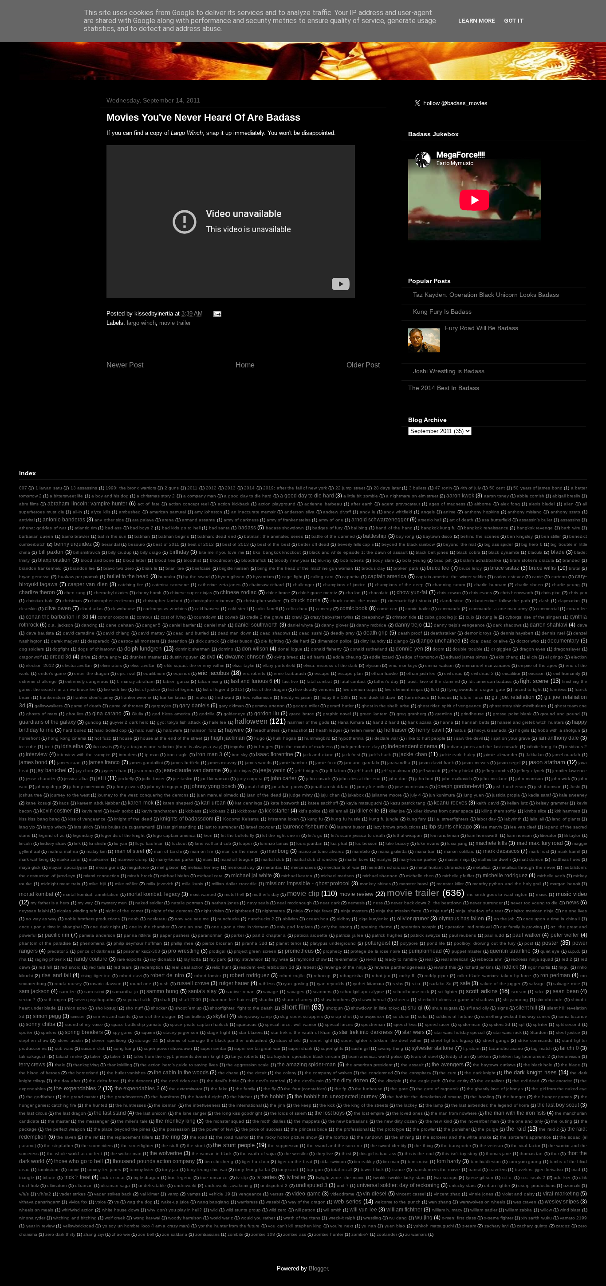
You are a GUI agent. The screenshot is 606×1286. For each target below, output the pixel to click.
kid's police (310, 811)
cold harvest (207, 608)
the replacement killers (130, 1137)
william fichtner (404, 1209)
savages (295, 991)
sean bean (566, 991)
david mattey (151, 633)
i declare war (385, 738)
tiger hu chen (255, 1161)
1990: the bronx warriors (131, 487)
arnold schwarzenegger (380, 519)
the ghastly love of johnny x (495, 1088)
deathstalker (443, 633)
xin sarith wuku (536, 1217)
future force (471, 697)
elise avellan (143, 665)
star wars (413, 1032)
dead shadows (275, 633)
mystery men (114, 902)
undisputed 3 (311, 1185)
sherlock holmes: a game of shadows (456, 999)
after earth (362, 503)
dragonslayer (567, 649)
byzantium (263, 576)
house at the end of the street (171, 738)
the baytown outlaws (494, 1064)
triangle (26, 1177)
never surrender (486, 902)
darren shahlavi (548, 624)
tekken (484, 1056)
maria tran (425, 851)
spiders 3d (499, 1024)
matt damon (531, 859)
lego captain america (174, 835)
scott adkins (482, 991)
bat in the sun (112, 536)
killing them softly (498, 811)
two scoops (445, 1177)
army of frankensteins (289, 519)
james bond (33, 762)
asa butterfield (496, 519)
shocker (159, 1008)
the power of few (215, 1129)
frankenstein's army (93, 697)
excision (536, 673)
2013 (230, 487)
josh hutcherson (509, 786)
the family (245, 1088)
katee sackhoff (323, 803)
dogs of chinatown (97, 649)
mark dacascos (501, 851)
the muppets (307, 1121)
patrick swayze (425, 935)
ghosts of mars (41, 713)
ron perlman (555, 975)
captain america (387, 576)
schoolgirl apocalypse (362, 991)
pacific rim (57, 935)
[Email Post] (216, 313)
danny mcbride (371, 625)
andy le (367, 511)
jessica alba (76, 778)
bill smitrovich (86, 552)
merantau (273, 867)
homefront (29, 738)
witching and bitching (74, 1217)
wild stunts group (243, 1209)
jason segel (508, 762)
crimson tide (404, 617)
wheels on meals (36, 1209)
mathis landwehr (494, 859)
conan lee (577, 608)
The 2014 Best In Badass (443, 387)
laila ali (536, 819)
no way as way (41, 918)
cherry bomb (148, 592)
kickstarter (277, 810)
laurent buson (351, 826)
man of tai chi (168, 851)
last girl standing (180, 826)
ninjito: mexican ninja (532, 910)
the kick (327, 1105)
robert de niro (167, 975)
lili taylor (572, 835)
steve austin (70, 1040)
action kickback (233, 503)
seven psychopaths (94, 999)
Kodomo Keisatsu (241, 819)
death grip (375, 632)
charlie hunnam (490, 584)
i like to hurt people (426, 738)
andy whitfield (398, 511)
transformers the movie (436, 1169)
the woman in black (212, 1153)
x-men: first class (459, 1217)
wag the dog (140, 1201)
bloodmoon (221, 560)
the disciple (389, 1080)
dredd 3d (60, 656)
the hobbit (272, 1096)
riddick (510, 967)
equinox (181, 673)
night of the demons (172, 910)
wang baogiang (213, 1201)
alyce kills (100, 511)
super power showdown (168, 1048)
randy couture (90, 959)
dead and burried (191, 633)
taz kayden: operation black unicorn (303, 1056)
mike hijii (97, 883)
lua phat (339, 843)
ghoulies (74, 713)
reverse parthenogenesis (399, 967)
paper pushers (174, 935)
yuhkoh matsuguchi (433, 1225)
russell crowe (193, 983)
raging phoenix (50, 959)
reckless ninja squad (532, 959)
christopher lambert (162, 600)
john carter (283, 778)
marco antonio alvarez (321, 851)
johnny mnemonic (87, 786)
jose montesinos (411, 786)
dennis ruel (553, 633)
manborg (278, 851)
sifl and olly (477, 1008)
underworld (185, 1185)
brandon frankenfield (40, 568)
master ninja (457, 859)
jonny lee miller (372, 786)
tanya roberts (244, 1056)
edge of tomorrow (420, 657)
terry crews (32, 1064)
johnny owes (126, 786)
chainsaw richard (266, 584)
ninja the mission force (398, 910)
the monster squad (224, 1121)
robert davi (130, 975)
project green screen (255, 951)
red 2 (567, 959)
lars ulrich (83, 826)
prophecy (332, 951)
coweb (231, 617)
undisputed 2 (273, 1185)
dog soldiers (31, 649)
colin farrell (266, 608)
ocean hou (317, 918)
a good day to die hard (307, 495)
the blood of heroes (39, 1072)
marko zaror (69, 859)
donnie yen (409, 648)
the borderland (83, 1072)
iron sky (240, 754)
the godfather (40, 1096)
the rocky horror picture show (287, 1137)
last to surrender (221, 826)
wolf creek (115, 1217)
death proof (410, 633)
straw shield (288, 1040)
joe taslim (182, 778)
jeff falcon (336, 770)
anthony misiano (525, 511)
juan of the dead (264, 795)
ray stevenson (248, 959)
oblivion (290, 918)
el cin (532, 657)
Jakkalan (535, 754)
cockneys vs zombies (164, 608)
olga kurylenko (374, 918)
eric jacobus (213, 673)
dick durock (207, 641)
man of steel (130, 851)
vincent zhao (447, 1193)
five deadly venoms (314, 689)
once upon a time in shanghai (50, 926)
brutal (574, 568)
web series (347, 1201)
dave (582, 625)
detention (177, 641)
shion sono (75, 1008)
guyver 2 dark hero (129, 722)
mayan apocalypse (68, 867)
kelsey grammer (552, 803)
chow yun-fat (412, 592)
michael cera (210, 875)
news (572, 902)
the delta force (104, 1080)
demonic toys (478, 633)
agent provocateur (401, 503)
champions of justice (344, 584)
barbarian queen (36, 536)
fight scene (534, 681)
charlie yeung (566, 584)
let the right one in (281, 835)
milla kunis (192, 883)
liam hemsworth (483, 835)
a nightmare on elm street (412, 495)
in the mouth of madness (307, 746)
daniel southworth (256, 624)
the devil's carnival (266, 1080)
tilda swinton (333, 1161)
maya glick (29, 867)
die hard (300, 641)
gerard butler (340, 705)
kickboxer (246, 811)
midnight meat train (60, 883)
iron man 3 (209, 754)
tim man (391, 1161)
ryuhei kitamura (368, 983)
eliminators (111, 665)
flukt (435, 689)
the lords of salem (288, 1113)
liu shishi (97, 843)
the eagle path (425, 1080)
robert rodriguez (249, 975)
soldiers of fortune (454, 1016)
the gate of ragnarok (437, 1088)
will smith (332, 1209)
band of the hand (394, 527)
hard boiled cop (110, 730)
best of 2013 (235, 544)
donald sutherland (368, 649)
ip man (152, 754)
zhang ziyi (93, 1234)
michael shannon (379, 875)
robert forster (207, 975)
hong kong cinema (67, 738)
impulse (238, 746)
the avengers (447, 1064)
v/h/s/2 (44, 1193)
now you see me (192, 918)
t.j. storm (471, 1048)
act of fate (148, 503)
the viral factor (525, 1145)
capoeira (351, 576)
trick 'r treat (77, 1177)
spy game (123, 1032)
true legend (180, 1177)
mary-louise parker (418, 859)
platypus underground (333, 943)
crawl (297, 617)
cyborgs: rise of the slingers (533, 617)
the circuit (257, 1072)
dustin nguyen (184, 657)
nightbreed (243, 910)
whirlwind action (78, 1209)
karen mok (140, 802)
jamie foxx (325, 762)
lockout (179, 843)
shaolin (266, 999)
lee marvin (491, 826)
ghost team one (571, 705)
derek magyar (65, 641)
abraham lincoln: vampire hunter (87, 503)
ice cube (27, 746)
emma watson (439, 665)
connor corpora (113, 617)
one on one (190, 926)
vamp (173, 1193)
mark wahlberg (34, 859)
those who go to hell (78, 1161)
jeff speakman (396, 770)
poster (550, 942)
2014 (249, 487)
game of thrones (126, 705)
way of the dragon (307, 1201)
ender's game (52, 673)
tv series (266, 1177)
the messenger (93, 1121)
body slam (383, 560)
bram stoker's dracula (532, 560)
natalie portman (187, 902)
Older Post (363, 365)
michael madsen (337, 875)
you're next (341, 1225)
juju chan (330, 795)
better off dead (313, 544)
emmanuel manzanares (486, 665)
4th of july (470, 487)
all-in (77, 511)
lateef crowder (260, 826)
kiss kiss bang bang (39, 819)
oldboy (343, 918)
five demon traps (359, 689)
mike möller (126, 883)
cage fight (292, 576)
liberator (548, 835)
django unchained (438, 640)
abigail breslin (566, 495)
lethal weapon (407, 835)
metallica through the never (527, 867)
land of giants (566, 819)
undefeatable (152, 1185)
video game (306, 1193)
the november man (479, 1121)
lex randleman (444, 835)
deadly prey (343, 633)
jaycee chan (114, 770)
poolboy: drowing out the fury (484, 943)
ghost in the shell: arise (385, 705)
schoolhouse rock (411, 991)
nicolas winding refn (77, 910)
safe (465, 983)
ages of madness (447, 503)
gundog (93, 722)
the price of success (262, 1129)
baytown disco (437, 536)
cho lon (353, 592)
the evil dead (525, 1080)
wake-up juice (175, 1201)
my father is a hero (50, 902)
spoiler (25, 1032)
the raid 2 (549, 1129)
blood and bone (97, 560)
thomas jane (498, 1153)
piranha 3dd (254, 943)
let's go (315, 835)
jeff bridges (306, 770)
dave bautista (40, 633)
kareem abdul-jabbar (98, 803)
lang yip (27, 826)
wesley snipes (562, 1201)
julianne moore (387, 795)
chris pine (551, 592)
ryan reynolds (330, 983)
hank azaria (420, 722)
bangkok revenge (535, 527)
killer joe (397, 811)
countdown (205, 617)
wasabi (273, 1201)
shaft (165, 999)
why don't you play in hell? (174, 1209)
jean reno (144, 770)
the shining (402, 1137)
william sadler (483, 1209)
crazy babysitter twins (332, 617)
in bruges (263, 746)
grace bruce (301, 713)
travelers (498, 1169)
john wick (560, 778)
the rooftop (337, 1137)
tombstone (49, 1169)
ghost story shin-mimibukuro (517, 705)
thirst (346, 1153)
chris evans (480, 592)
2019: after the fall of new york (295, 487)
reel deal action (188, 967)
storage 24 (146, 1040)
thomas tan (531, 1153)
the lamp (434, 1105)
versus (276, 1193)
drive (86, 657)
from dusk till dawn (377, 697)
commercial (547, 608)
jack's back (380, 754)
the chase (228, 1072)
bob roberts (352, 560)
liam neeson (519, 835)
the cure (447, 1072)
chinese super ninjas (191, 592)
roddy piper (436, 975)
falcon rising (210, 681)
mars (207, 859)
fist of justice (147, 689)
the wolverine (166, 1153)
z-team (469, 1225)
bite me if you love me (221, 552)
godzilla (207, 713)
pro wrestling (183, 951)
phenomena (92, 943)
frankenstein (52, 697)
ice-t (49, 746)
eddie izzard (381, 657)
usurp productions (536, 1185)
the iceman (165, 1105)
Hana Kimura (351, 722)
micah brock (139, 875)
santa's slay (202, 991)
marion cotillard (459, 851)
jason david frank (436, 762)
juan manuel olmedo (218, 795)
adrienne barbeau (323, 503)
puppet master (466, 951)
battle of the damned (333, 536)
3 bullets (417, 487)
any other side (109, 519)
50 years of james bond (538, 487)
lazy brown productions (397, 826)
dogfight (60, 649)
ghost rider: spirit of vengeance (449, 705)
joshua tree (30, 795)
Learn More (476, 20)
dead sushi (310, 633)
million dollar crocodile (234, 883)
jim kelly (126, 778)
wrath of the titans (301, 1217)
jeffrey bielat (461, 770)
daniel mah (215, 625)
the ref (91, 1137)
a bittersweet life (66, 495)
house (125, 738)
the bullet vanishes (126, 1072)
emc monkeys (403, 665)
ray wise (280, 959)
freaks (200, 697)
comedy (324, 608)
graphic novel (337, 713)
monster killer (450, 883)
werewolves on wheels (482, 1201)
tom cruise (418, 1161)
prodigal (217, 951)
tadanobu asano (506, 1048)
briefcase (201, 568)
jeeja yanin (272, 770)
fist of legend (181, 689)
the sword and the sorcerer (334, 1145)
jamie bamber (293, 762)
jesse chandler (40, 778)
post (528, 943)
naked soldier (149, 902)
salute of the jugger (500, 983)
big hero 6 (532, 544)
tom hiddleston (486, 1161)
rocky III (407, 975)
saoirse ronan (240, 991)
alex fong (510, 503)
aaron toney (496, 495)
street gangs (496, 1040)
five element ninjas (404, 689)
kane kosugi (38, 803)
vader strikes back (112, 1193)
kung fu (315, 819)
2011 (192, 487)
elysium (373, 665)
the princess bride (309, 1129)
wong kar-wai (147, 1217)
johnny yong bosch (213, 786)
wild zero (278, 1209)
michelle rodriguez (505, 875)
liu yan (120, 843)
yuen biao (395, 1225)
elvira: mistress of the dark (330, 665)
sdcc (539, 991)
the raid (515, 1128)
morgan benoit (565, 883)
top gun (315, 1169)
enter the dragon (91, 673)
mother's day (265, 894)
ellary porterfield (279, 665)
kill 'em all (338, 811)
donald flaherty (326, 649)
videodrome (342, 1193)
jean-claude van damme (191, 770)
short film (295, 1007)
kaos (64, 803)
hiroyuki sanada (490, 730)
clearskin (28, 608)
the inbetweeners (202, 1105)
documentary (563, 640)
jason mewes (475, 762)
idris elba (72, 746)
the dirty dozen (350, 1080)
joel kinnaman (215, 778)
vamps (194, 1193)
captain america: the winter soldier (451, 576)
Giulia (137, 713)
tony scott (288, 1169)
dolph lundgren (142, 648)
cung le (489, 617)
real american (454, 959)
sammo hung (162, 991)
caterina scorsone (170, 584)
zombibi (235, 1234)
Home (245, 365)
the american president (369, 1064)
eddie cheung (347, 657)
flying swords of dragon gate (476, 689)
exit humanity (566, 673)
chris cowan (449, 592)
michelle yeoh (551, 875)
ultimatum (57, 1185)
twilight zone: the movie (340, 1177)
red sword (70, 967)
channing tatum (449, 584)
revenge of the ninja (345, 967)
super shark (300, 1048)
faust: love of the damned (433, 681)
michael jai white (251, 875)
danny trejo (408, 624)
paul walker (526, 935)
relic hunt (221, 967)
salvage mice (566, 983)
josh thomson (548, 786)
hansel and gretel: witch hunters (530, 722)
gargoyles (161, 705)
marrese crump (133, 859)
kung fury (416, 819)
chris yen (578, 592)
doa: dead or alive (489, 641)
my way (85, 902)
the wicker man (126, 1153)
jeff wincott (430, 770)
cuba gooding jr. (441, 617)
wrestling (372, 1217)
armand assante (198, 519)
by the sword (196, 576)
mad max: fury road (540, 843)
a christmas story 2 (156, 495)
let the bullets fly (237, 835)
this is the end (419, 1153)
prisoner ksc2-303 (141, 951)
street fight (321, 1040)
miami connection (101, 875)
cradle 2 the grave (264, 617)
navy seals (258, 902)
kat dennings (248, 803)
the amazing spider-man (306, 1064)
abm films (29, 503)
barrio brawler (75, 536)
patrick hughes (387, 935)
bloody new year (292, 560)
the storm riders (97, 1145)
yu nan (369, 1225)
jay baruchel (51, 770)
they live (324, 1153)
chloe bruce (278, 592)
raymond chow (311, 959)
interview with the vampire (83, 754)
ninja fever (321, 910)
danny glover (334, 625)
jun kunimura (442, 795)
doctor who (527, 641)
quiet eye (549, 951)
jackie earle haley (458, 754)
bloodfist (192, 560)
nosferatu (157, 918)
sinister (78, 1016)
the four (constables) (305, 1088)
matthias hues (565, 859)
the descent (140, 1080)
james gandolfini (146, 762)
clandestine (452, 600)
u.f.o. (507, 1177)
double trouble (467, 649)
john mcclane (493, 778)
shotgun (334, 1008)
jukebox (356, 795)
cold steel (238, 608)
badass (247, 527)
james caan (69, 762)
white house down (120, 1209)
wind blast (570, 1209)
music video (571, 894)
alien (569, 503)
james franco (104, 762)
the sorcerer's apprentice (525, 1137)
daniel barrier (182, 625)
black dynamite (503, 552)
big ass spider (498, 544)
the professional (352, 1129)
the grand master (80, 1096)
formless (558, 689)
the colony (285, 1072)
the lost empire (369, 1113)
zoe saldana (174, 1234)
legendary (83, 835)
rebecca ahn (490, 959)
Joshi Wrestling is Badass (448, 371)
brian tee (174, 568)
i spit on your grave (511, 738)
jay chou (84, 770)
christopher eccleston (112, 600)
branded (571, 560)
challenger (303, 584)
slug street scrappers (301, 1016)
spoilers (48, 1032)
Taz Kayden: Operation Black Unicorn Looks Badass (486, 294)
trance (398, 1169)
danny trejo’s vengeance (459, 625)
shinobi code (549, 999)
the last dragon (70, 1113)
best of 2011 (166, 544)
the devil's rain (308, 1080)
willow (546, 1209)
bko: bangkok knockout (277, 552)
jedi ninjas (240, 770)
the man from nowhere (454, 1113)
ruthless (267, 983)
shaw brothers (335, 999)
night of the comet (124, 910)
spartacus (246, 1024)
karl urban (213, 802)
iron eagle (177, 754)
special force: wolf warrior (290, 1024)
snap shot (341, 1016)
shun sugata (445, 1008)
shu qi (415, 1007)
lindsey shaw (53, 843)
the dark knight (480, 1072)
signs (502, 1008)
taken (96, 1056)
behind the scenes (479, 536)
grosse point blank (512, 713)
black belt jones (432, 552)
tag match (541, 1048)
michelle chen (420, 875)
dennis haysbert (517, 633)
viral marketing (561, 1193)
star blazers (251, 1032)
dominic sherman (192, 649)
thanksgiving (86, 1064)
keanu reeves (450, 802)
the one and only (525, 1121)
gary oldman (231, 705)
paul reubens (462, 935)
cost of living (173, 617)
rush (164, 983)
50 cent (497, 487)
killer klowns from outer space (443, 811)
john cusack (318, 778)
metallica (482, 867)
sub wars (64, 1048)
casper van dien (87, 584)
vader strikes (72, 1193)
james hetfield (185, 762)
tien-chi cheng (219, 1161)
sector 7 (27, 999)
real (429, 959)
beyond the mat (459, 544)
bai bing (359, 527)
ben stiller (551, 536)
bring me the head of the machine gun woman (305, 568)
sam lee (67, 991)
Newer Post (124, 365)
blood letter (134, 560)
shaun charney (297, 999)
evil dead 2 (482, 673)
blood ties (165, 560)
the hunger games (553, 1096)
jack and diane (318, 754)
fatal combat (319, 681)
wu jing (424, 1217)
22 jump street (350, 487)
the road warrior (232, 1137)
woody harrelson (185, 1217)
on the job (504, 918)
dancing (89, 625)
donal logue (290, 649)
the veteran (491, 1145)
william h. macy (447, 1209)
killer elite (367, 810)
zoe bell (146, 1234)
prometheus (299, 951)
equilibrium (154, 673)
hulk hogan (284, 738)
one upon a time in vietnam (239, 926)
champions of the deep (399, 584)
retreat (309, 967)
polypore (409, 943)
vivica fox (78, 1201)
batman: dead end (216, 536)
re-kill (371, 959)
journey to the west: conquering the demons (143, 795)
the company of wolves (328, 1072)
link (77, 843)
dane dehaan (120, 625)
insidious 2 (576, 746)
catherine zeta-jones (219, 584)
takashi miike (69, 1056)
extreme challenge (38, 681)
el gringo (554, 657)
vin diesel (374, 1193)
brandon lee (82, 568)
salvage (537, 983)
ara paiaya (143, 519)
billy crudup (119, 552)
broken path (406, 568)
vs (116, 1201)
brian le (149, 568)
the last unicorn (151, 1113)
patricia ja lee (349, 935)
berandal (111, 544)
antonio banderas (64, 519)
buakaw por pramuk (78, 576)
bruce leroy (470, 568)
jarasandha (398, 762)
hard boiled (74, 730)
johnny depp (48, 786)
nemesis (356, 902)
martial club (272, 859)
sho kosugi (106, 1008)
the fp (340, 1088)
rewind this (445, 967)
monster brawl (413, 883)
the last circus (33, 1113)
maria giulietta (392, 851)
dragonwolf (30, 657)
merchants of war (341, 867)
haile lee (217, 722)
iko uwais (102, 746)
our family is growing (521, 926)
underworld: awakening (228, 1185)
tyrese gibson (480, 1177)
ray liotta (192, 959)
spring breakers (84, 1032)
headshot (297, 730)
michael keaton (296, 875)
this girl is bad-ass (377, 1153)
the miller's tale (132, 1121)
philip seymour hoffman (138, 943)
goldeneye (234, 713)
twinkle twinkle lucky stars (399, 1177)
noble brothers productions (92, 918)
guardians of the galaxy (47, 722)
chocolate (379, 592)
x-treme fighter (498, 1217)
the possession (174, 1129)
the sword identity (388, 1145)
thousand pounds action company (154, 1161)
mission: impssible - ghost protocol (307, 883)
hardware (172, 730)
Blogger (318, 1268)
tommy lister (141, 1169)
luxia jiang (457, 843)
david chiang (116, 633)
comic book (353, 608)
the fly (270, 1088)
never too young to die (534, 902)
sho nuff (134, 1008)
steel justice (568, 1032)
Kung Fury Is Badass (442, 311)
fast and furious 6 (251, 681)
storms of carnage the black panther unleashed (217, 1040)
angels (428, 511)
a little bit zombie (360, 495)
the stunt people (233, 1145)
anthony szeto (565, 511)
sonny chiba (40, 1024)
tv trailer (296, 1177)
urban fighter (497, 1185)
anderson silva (299, 511)
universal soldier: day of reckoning (398, 1185)
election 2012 (40, 665)
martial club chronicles (314, 859)
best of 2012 (201, 544)
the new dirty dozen (396, 1121)
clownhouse (123, 608)
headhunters (266, 730)
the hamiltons (165, 1096)
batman (142, 536)
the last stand (110, 1113)
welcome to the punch (398, 1201)
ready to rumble (401, 959)
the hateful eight (205, 1096)
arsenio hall (429, 519)
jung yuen (474, 795)
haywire (234, 730)
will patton (305, 1209)
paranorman (210, 935)
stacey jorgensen (181, 1032)
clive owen (58, 608)
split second (568, 1024)
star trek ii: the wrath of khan (301, 1032)
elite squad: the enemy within (194, 665)
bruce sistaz (504, 568)
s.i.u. (416, 983)
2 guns (172, 487)
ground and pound (560, 713)
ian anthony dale (559, 738)
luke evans (428, 843)
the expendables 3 (136, 1088)
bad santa (219, 527)
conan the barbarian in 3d (57, 616)
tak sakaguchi (33, 1056)
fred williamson (257, 697)
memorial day (241, 867)
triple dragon (147, 1177)
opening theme (376, 926)
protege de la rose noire (375, 951)
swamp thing (390, 1048)
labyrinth (513, 819)
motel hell (234, 894)
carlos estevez (508, 576)
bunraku (166, 576)
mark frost (539, 851)
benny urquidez (73, 544)
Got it (514, 20)
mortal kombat (36, 894)
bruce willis (542, 568)
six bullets (195, 1016)
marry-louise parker (175, 859)
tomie (73, 1169)
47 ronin (443, 487)
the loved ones (407, 1113)
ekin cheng (507, 657)
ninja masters (354, 910)
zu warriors (416, 1234)
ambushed (130, 511)
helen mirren (363, 730)
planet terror (288, 943)
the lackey (406, 1105)
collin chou (296, 608)
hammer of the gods (308, 722)
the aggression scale (247, 1064)
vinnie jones (481, 1193)
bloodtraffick (253, 560)
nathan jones (225, 902)
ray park (217, 959)
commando (449, 608)
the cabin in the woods (181, 1072)
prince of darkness (96, 951)
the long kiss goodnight (238, 1113)
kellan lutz (517, 803)
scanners (322, 991)
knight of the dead (133, 819)
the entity (458, 1080)
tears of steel (424, 1056)
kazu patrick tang (408, 803)
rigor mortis (539, 967)
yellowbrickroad (78, 1225)
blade (558, 552)
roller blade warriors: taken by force (494, 975)
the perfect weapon (65, 1129)
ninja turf (439, 910)
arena (168, 519)
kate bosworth (285, 803)
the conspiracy (416, 1072)
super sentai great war (257, 1048)
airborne (482, 503)
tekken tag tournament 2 (524, 1056)
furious (445, 697)
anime (449, 511)
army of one (331, 519)
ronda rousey (68, 983)
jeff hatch (364, 770)
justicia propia (506, 795)
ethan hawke (384, 673)
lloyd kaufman (149, 843)
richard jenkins (479, 967)
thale (60, 1064)
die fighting (272, 641)
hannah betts (475, 722)
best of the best (273, 544)
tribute (49, 1177)
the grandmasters (124, 1096)
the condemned (376, 1072)
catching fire (130, 584)
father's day (386, 681)
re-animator (346, 959)
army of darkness (241, 519)
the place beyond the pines (122, 1129)
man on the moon (240, 851)
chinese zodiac (238, 592)
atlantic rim (85, 527)
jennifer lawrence (569, 770)
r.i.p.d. (574, 951)
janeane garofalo (361, 762)
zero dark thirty (60, 1234)
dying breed (286, 657)
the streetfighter (137, 1145)
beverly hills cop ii (356, 544)
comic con (387, 608)
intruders (128, 754)
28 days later (387, 487)
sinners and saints (112, 1016)
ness (378, 902)
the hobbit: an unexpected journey (336, 1096)
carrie (537, 576)
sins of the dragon (158, 1016)
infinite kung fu (542, 746)
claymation (569, 600)
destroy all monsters (138, 641)
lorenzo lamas (274, 843)
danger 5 (151, 625)
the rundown (370, 1137)
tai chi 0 (569, 1048)
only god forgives (294, 926)
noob (133, 918)
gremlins (443, 713)
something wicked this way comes (515, 1016)
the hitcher (241, 1096)
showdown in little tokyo (375, 1008)
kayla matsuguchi (364, 803)
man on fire (202, 851)
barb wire (570, 527)
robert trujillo (292, 975)
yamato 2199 (573, 1217)
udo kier (562, 1177)
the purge (488, 1129)
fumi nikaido (417, 697)
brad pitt (443, 560)
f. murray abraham (135, 681)
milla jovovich (159, 883)
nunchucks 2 (261, 918)
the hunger (514, 1096)
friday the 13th (335, 697)
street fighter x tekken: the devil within (381, 1040)
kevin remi (92, 811)
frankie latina (173, 697)
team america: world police (375, 1056)
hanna (446, 722)
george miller (306, 705)
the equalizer (490, 1080)
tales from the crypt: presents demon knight (178, 1056)
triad (575, 1169)
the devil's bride (223, 1080)
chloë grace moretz (317, 592)
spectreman (373, 1024)
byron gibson (231, 576)
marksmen (99, 859)
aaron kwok (460, 495)
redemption (151, 967)
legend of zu (51, 835)
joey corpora (250, 778)
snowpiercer (372, 1016)
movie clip (303, 893)
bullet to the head (128, 576)
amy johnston (208, 511)
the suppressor (283, 1145)
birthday (179, 552)
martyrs (384, 859)
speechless (405, 1024)
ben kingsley (520, 536)
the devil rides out (179, 1080)
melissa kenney (203, 867)
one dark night (105, 926)
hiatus (459, 730)
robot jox (381, 975)
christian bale (40, 600)
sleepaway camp (255, 1016)
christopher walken (263, 600)
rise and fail (56, 975)
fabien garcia (176, 681)
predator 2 (58, 951)
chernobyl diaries (111, 592)
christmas (72, 600)
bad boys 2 (141, 527)
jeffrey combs (495, 770)
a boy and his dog (110, 495)
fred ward (224, 697)
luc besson (366, 843)
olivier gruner (413, 918)
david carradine (79, 633)
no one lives (574, 910)
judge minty (301, 795)
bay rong (405, 536)
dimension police (335, 641)
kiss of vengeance (87, 819)
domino (225, 649)
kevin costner (56, 810)
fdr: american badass (490, 681)
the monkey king (176, 1121)
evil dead (453, 673)
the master (59, 1121)
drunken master (145, 657)
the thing (423, 1145)
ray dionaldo (162, 959)
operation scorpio (419, 926)
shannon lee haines (230, 999)
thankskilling (119, 1064)
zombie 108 (263, 1234)
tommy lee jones (104, 1169)
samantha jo (125, 991)
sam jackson (34, 991)
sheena (401, 999)
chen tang (74, 592)
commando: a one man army (498, 608)
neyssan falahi (34, 910)
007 (23, 487)
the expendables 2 (77, 1088)
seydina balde (137, 999)
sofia (423, 1016)
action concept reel (189, 503)
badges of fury (327, 527)
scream (519, 991)
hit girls (522, 730)
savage (270, 991)
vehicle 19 (219, 1193)
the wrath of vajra (258, 1153)
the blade (570, 1064)
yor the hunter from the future (229, 1225)
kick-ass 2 (219, 811)
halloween (251, 721)
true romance (214, 1177)
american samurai (168, 511)
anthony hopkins (481, 511)
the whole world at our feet (74, 1153)
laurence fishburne (305, 826)
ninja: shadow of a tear (479, 910)
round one (140, 983)
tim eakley (364, 1161)
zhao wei (121, 1234)
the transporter (456, 1145)
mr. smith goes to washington (497, 894)
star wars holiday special (459, 1032)
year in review (40, 1225)
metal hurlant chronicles (440, 867)
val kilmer (149, 1193)
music (541, 894)
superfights (332, 1048)
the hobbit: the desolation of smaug (424, 1096)
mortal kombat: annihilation (90, 894)
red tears (123, 967)
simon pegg (47, 1016)
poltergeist (377, 943)
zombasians (207, 1234)
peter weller (565, 935)
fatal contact (353, 681)
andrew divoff (337, 511)
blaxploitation (54, 560)
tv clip (242, 1177)
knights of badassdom (186, 818)
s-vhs (398, 983)
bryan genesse (34, 576)
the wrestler (296, 1153)
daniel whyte (300, 625)
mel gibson (168, 867)
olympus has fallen (461, 918)
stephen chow (33, 1040)
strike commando (535, 1040)
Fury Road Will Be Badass (481, 327)
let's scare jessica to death (358, 835)
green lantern (374, 713)
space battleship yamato (136, 1024)
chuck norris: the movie (355, 600)
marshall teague (236, 859)
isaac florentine (274, 754)
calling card (322, 576)
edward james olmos (467, 657)
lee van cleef (523, 826)
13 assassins (84, 487)
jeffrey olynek (530, 770)
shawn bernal (372, 999)
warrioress (247, 1201)
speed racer (437, 1024)
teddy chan (457, 1056)
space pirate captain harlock (199, 1024)
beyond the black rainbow (408, 544)
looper (245, 843)
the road (199, 1137)
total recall (341, 1169)
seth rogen (55, 999)
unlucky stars (462, 1185)
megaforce (138, 867)
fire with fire (115, 689)
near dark (329, 902)
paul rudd (494, 935)
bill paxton (51, 552)
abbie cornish (530, 495)
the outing (561, 1121)
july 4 (415, 795)
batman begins (173, 536)
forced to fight (527, 689)
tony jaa (170, 1169)
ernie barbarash (290, 673)
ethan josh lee (421, 673)
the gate (399, 1088)
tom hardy (449, 1161)
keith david (487, 803)
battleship (374, 536)
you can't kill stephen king (295, 1225)
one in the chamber (149, 926)
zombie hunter (328, 1234)
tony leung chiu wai (207, 1169)
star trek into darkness (366, 1032)
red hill (45, 967)
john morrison (529, 778)
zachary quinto (532, 1225)
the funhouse (368, 1088)
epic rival (126, 673)
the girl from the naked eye (559, 1088)
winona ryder (32, 1217)
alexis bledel (542, 503)
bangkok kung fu (438, 527)
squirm (148, 1032)
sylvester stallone (432, 1048)
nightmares (273, 910)
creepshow (373, 617)
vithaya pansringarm (39, 1201)
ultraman (84, 1185)
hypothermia (351, 738)
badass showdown (285, 527)
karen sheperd (178, 803)
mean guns (107, 867)
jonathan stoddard (330, 786)
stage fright (218, 1032)
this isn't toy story (459, 1153)
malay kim (96, 851)
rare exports (129, 959)
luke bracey (397, 843)
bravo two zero (118, 568)
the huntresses (130, 1105)
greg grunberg (411, 713)
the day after (67, 1080)
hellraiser (395, 730)
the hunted (96, 1105)
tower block (372, 1169)
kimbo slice (535, 811)
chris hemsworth (516, 592)
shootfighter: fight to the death (241, 1008)
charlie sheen (529, 584)
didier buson (239, 641)
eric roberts (254, 673)
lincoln (25, 843)
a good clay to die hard (248, 495)
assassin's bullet (535, 519)
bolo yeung (414, 560)
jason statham (547, 762)
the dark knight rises (530, 1072)
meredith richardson (387, 867)
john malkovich (457, 778)
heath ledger (329, 730)
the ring (170, 1137)
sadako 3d (440, 983)
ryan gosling (295, 983)
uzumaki (571, 1185)
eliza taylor (243, 665)
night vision (212, 910)
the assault (412, 1064)
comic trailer (417, 608)
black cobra (468, 552)
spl (521, 1024)
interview (36, 754)
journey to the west (69, 795)
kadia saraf (539, 795)
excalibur (511, 673)
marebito (361, 851)
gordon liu (266, 713)
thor (555, 1153)
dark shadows (507, 625)
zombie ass (294, 1234)
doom (438, 649)
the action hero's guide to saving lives (179, 1064)
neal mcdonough (294, 902)
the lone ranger (190, 1113)
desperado (98, 641)
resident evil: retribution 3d (266, 967)
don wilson (255, 648)
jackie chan (413, 754)
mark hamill (569, 851)
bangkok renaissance (486, 527)
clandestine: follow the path (501, 600)
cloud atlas (91, 608)
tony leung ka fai (252, 1169)
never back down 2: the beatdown (426, 902)
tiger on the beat (295, 1161)
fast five (290, 681)
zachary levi (496, 1225)
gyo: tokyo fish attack (179, 722)
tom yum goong (525, 1161)
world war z (221, 1217)
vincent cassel (410, 1193)
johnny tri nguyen (164, 786)
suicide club (93, 1048)
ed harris (316, 657)
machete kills (491, 843)
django (401, 641)
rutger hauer (234, 983)
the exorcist (560, 1080)
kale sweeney (573, 795)
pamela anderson (97, 935)
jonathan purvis (287, 786)
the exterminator (185, 1088)
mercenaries (303, 867)
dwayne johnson (245, 656)
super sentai (213, 1048)
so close (401, 1016)
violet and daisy (518, 1193)
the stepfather (58, 1145)
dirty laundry (372, 641)
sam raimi (94, 991)
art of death (461, 519)
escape (322, 673)
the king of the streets (365, 1105)
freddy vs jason (296, 697)
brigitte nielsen (234, 568)
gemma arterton (268, 705)
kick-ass (193, 811)
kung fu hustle (346, 819)
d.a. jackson (60, 625)
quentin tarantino (510, 951)
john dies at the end (360, 778)
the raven (66, 1137)
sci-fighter (447, 991)
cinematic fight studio (410, 600)
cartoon (559, 576)
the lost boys (330, 1113)
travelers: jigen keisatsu (539, 1169)
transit (474, 1169)
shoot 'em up (188, 1008)
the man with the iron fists (515, 1113)
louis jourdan (309, 843)
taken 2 (118, 1056)
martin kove (357, 859)
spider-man (469, 1024)
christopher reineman (213, 600)
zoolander (387, 1234)
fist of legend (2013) (223, 689)
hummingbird (317, 738)
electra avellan (77, 665)
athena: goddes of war (42, 527)
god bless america (171, 713)
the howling (482, 1096)
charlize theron (37, 592)
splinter (540, 1024)
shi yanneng (515, 999)
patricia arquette (310, 935)
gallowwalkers (49, 705)
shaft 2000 (190, 999)
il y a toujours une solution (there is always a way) (171, 746)
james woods (258, 762)
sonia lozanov (573, 1016)
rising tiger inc (95, 975)
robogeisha (351, 975)
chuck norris (305, 600)
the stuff (169, 1145)
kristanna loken (283, 819)
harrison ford (203, 730)
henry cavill (430, 730)
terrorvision (569, 1056)
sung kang (124, 1048)
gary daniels (194, 705)
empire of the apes (537, 665)
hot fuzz (102, 738)
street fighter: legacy (452, 1040)
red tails (97, 967)
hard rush (145, 730)
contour (144, 617)
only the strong (336, 926)
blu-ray (324, 560)
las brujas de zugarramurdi (128, 826)
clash (544, 600)
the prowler (424, 1129)
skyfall (220, 1016)
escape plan (350, 673)
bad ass (113, 527)
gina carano (107, 713)
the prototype (391, 1129)
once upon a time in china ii (551, 918)
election (579, 657)
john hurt (424, 778)
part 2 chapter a (269, 935)
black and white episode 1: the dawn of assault (358, 552)
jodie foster (153, 778)
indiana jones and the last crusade (483, 746)
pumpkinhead (425, 951)
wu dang (398, 1217)
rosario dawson (105, 983)
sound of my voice (84, 1024)
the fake (219, 1088)
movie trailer (175, 323)
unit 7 (342, 1185)
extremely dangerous (86, 681)
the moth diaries (269, 1121)
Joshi (575, 786)
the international (245, 1105)
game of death (86, 705)
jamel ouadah (566, 754)
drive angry (109, 657)
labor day (486, 819)
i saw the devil (468, 738)
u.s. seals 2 (533, 1177)
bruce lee (438, 568)
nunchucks (228, 918)
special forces (339, 1024)
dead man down (235, 633)
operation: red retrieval (468, 926)
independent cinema (412, 746)
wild (214, 1209)
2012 (211, 487)
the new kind (438, 1121)
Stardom (538, 1032)
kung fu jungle (384, 819)
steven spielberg (109, 1040)
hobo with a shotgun (559, 730)
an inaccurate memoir (253, 511)
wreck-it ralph (342, 1217)
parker (237, 935)
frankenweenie (136, 697)
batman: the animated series (273, 536)
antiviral (27, 519)
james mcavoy (222, 762)
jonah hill (254, 786)
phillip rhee (182, 943)
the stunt (196, 1145)
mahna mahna (63, 851)
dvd (211, 656)
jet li (101, 778)
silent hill (526, 1007)
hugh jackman (228, 738)
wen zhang (440, 1201)
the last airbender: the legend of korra (490, 1105)
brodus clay (373, 568)
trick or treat (112, 1177)
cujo (470, 617)
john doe (398, 778)
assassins (570, 519)
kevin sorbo (122, 811)
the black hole (537, 1064)
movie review (356, 894)
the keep (302, 1105)
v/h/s (24, 1193)
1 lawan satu (48, 487)
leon (208, 835)
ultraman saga (115, 1185)
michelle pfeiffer (458, 875)
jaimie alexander (500, 754)
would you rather (258, 1217)
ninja (298, 910)
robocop (322, 975)
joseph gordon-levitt (460, 786)
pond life (436, 943)
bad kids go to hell (181, 527)
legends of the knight (123, 835)
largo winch (141, 323)
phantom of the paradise (45, 943)
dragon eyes (532, 649)
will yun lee (363, 1209)
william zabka (518, 1209)
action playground (276, 503)
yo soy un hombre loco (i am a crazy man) (146, 1225)
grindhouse (472, 713)
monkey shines (375, 883)
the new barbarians (348, 1121)
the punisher (456, 1129)
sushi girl (360, 1048)
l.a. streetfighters (451, 819)
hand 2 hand (386, 722)
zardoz (563, 1225)
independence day (360, 746)
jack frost (351, 754)
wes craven (524, 1201)
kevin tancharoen (159, 811)
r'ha (23, 959)
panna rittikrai (137, 935)
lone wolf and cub (213, 843)
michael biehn (174, 875)
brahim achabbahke (480, 560)
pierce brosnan (217, 943)
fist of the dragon (269, 689)
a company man (199, 495)
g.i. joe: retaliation (513, 697)
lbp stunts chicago (450, 826)
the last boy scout (558, 1105)
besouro (136, 544)
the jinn (277, 1105)
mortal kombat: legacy (153, 894)
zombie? (360, 1234)
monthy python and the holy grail (507, 883)
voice (100, 1201)
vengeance (250, 1193)
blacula (535, 552)
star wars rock (507, 1032)
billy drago (150, 552)
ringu (564, 967)
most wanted (203, 894)
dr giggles (501, 649)
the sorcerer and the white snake (457, 1137)
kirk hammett (567, 811)
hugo (259, 738)
